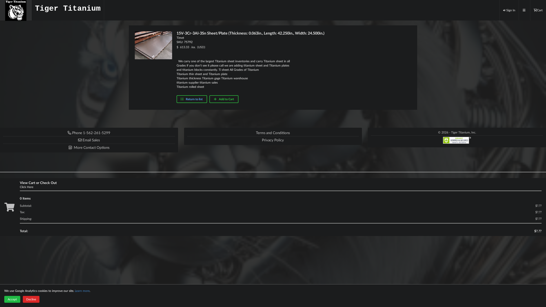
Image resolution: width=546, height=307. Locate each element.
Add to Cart (226, 99)
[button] (89, 140)
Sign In (510, 10)
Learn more (82, 291)
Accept (12, 299)
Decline (31, 299)
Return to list (194, 99)
